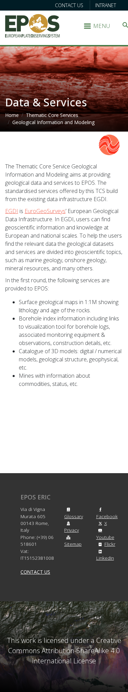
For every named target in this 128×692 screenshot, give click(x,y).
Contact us (69, 5)
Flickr (109, 544)
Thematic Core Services (52, 115)
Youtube (105, 537)
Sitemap (73, 544)
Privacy (71, 530)
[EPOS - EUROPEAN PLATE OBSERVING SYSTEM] (32, 25)
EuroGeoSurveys (45, 211)
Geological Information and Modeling (53, 122)
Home (12, 115)
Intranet (105, 5)
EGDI (11, 211)
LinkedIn (105, 558)
